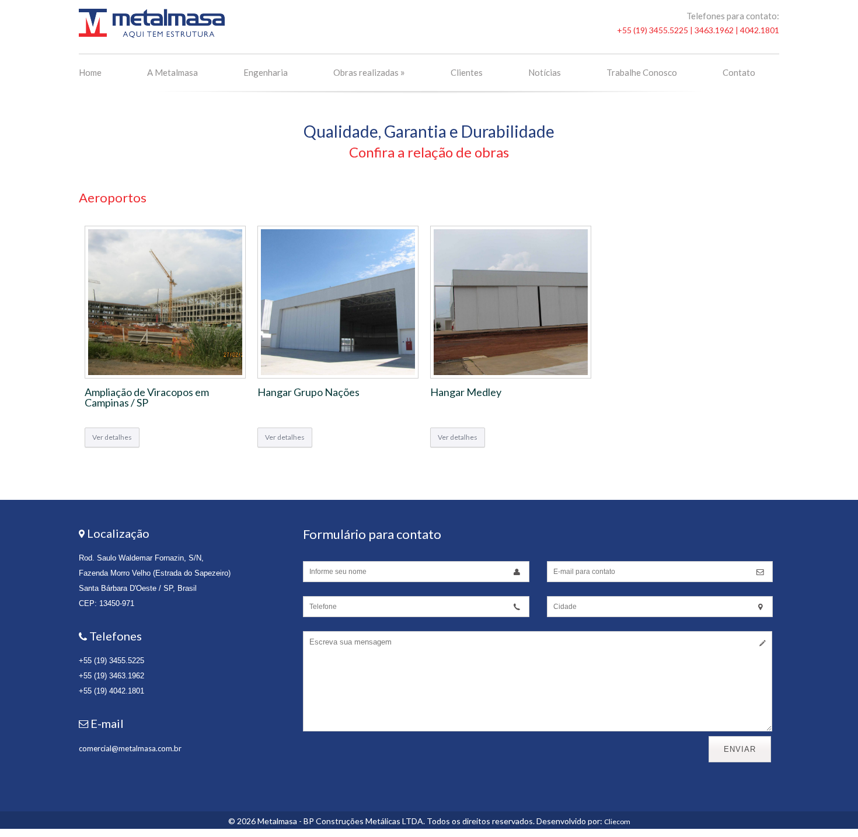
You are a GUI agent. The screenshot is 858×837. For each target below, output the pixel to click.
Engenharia (265, 72)
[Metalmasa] (152, 35)
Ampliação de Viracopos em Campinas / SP (147, 397)
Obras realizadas (369, 71)
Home (90, 72)
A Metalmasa (172, 72)
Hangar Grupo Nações (308, 392)
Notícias (544, 72)
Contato (739, 72)
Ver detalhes (112, 437)
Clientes (467, 72)
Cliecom (617, 821)
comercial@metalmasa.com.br (130, 748)
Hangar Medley (465, 392)
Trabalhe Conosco (641, 72)
